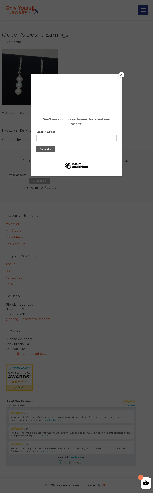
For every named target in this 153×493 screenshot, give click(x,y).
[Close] (121, 75)
